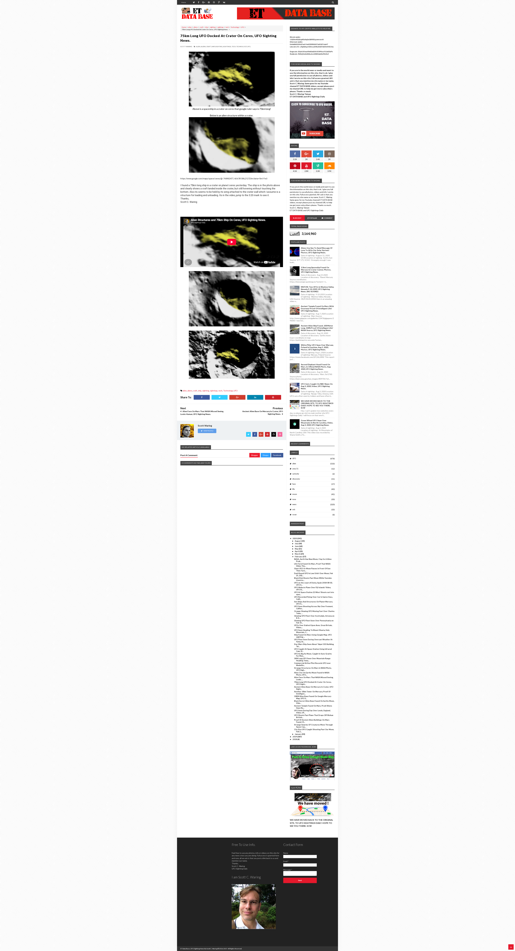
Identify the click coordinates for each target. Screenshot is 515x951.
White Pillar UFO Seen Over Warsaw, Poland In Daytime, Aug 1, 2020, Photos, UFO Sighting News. (317, 347)
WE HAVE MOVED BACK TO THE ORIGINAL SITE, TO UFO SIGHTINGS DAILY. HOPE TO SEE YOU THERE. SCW (317, 404)
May (297, 549)
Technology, (241, 46)
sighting (212, 27)
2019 (295, 737)
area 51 (295, 469)
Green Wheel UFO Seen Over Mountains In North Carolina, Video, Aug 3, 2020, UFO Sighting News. (317, 422)
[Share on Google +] (237, 397)
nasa (294, 499)
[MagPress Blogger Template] (200, 13)
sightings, (227, 46)
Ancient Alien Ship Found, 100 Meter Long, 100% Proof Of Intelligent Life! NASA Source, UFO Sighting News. (317, 328)
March (298, 554)
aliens (196, 27)
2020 (295, 538)
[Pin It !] (273, 397)
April (297, 551)
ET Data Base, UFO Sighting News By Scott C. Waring (198, 949)
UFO (242, 27)
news (294, 504)
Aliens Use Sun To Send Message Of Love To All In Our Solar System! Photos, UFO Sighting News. (316, 250)
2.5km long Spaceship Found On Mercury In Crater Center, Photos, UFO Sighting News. (316, 269)
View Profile (208, 431)
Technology (235, 27)
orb (293, 509)
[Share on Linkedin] (255, 397)
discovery (296, 479)
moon (294, 494)
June (297, 546)
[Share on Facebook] (202, 397)
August (298, 541)
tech (227, 27)
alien (190, 27)
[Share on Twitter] (219, 397)
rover (294, 514)
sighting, (219, 46)
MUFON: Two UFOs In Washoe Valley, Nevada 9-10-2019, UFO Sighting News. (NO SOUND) (317, 289)
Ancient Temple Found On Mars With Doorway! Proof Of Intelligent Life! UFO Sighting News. (317, 308)
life (293, 489)
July (297, 543)
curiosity (295, 474)
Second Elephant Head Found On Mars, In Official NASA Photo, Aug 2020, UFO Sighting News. (316, 366)
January (298, 734)
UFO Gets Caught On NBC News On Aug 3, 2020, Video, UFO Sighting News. (317, 386)
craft (201, 27)
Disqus (265, 455)
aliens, (203, 46)
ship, (213, 46)
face (294, 484)
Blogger (254, 455)
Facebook (277, 455)
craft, (208, 46)
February (299, 556)
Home (183, 2)
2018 (295, 739)
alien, (198, 46)
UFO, (249, 46)
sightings (220, 27)
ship (206, 27)
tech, (234, 46)
